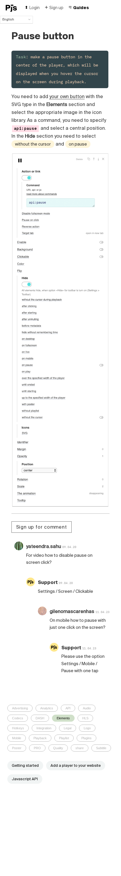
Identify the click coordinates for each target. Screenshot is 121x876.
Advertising (20, 708)
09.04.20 (69, 547)
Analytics (46, 708)
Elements (63, 718)
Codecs (17, 718)
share (79, 748)
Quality (58, 748)
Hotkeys (18, 728)
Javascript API (25, 779)
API (67, 708)
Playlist (64, 738)
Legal (67, 728)
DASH (40, 718)
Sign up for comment (41, 527)
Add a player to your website (76, 765)
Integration (43, 728)
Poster (16, 748)
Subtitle (101, 748)
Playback (40, 738)
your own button (67, 96)
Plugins (86, 738)
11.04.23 (102, 612)
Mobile (16, 738)
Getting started (25, 765)
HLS (85, 718)
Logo (87, 728)
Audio (87, 708)
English (8, 19)
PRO (37, 748)
